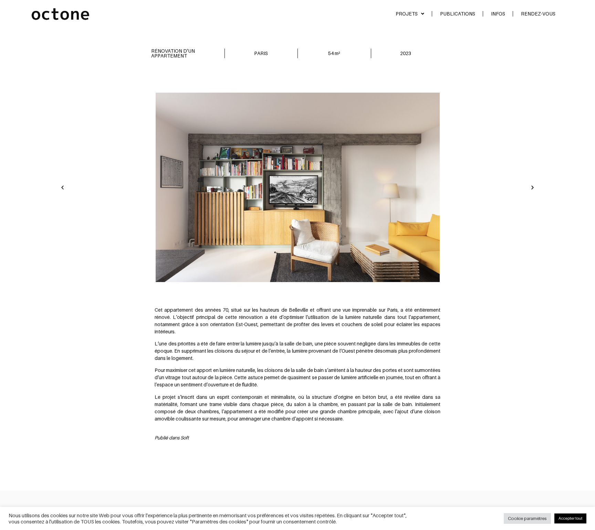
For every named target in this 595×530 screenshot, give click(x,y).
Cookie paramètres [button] (527, 518)
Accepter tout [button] (570, 518)
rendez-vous (538, 14)
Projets (407, 14)
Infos (498, 14)
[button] (62, 187)
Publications (457, 14)
